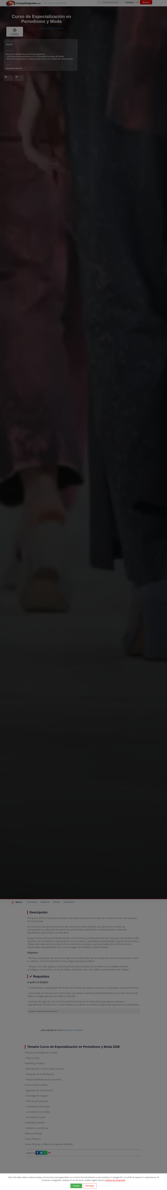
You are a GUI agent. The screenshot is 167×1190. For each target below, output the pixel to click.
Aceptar (76, 1186)
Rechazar (90, 1186)
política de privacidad (115, 1180)
